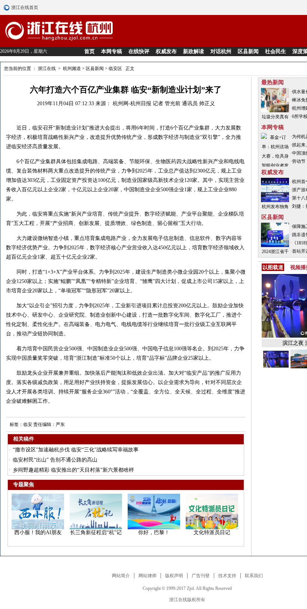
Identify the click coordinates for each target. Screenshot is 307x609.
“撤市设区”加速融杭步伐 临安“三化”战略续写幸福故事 (76, 450)
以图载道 (272, 267)
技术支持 (227, 575)
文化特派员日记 (212, 532)
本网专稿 (111, 51)
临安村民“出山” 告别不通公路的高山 (55, 460)
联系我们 (254, 575)
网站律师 (147, 575)
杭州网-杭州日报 (133, 103)
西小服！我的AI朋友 (38, 532)
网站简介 (121, 575)
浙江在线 (47, 68)
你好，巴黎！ (154, 532)
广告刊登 (201, 575)
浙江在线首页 (7, 7)
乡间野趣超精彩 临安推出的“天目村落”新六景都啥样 (73, 470)
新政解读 (193, 51)
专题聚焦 (23, 484)
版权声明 (174, 575)
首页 (89, 51)
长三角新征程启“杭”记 (96, 532)
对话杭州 (220, 51)
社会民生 (275, 51)
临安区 (115, 68)
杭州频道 (72, 68)
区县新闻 (248, 51)
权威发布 (166, 51)
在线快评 (138, 51)
